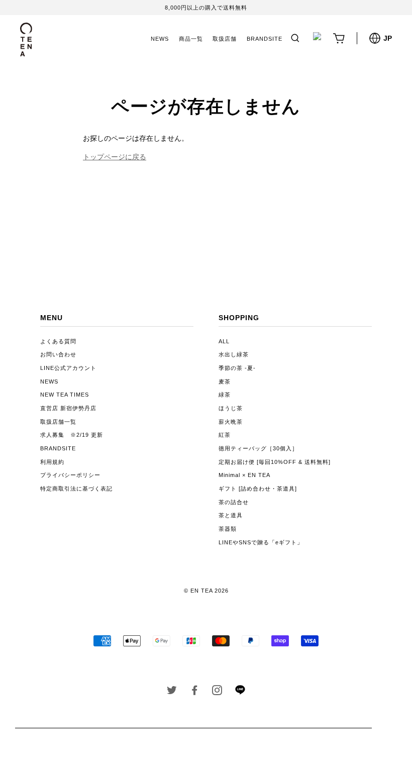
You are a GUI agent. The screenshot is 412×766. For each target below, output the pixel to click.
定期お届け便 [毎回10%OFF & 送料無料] (275, 462)
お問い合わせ (58, 354)
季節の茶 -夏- (237, 368)
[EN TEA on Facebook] (194, 692)
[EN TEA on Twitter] (172, 692)
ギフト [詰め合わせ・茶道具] (258, 489)
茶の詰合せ (234, 502)
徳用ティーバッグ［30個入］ (258, 448)
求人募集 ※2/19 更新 (71, 435)
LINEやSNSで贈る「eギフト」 (261, 542)
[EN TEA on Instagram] (217, 692)
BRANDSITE (264, 39)
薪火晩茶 (231, 422)
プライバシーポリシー (70, 475)
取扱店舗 (225, 39)
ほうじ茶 (231, 408)
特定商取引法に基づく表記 (76, 489)
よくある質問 (58, 341)
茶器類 (228, 529)
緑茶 (225, 395)
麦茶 (225, 381)
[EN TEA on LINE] (240, 693)
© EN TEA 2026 (206, 591)
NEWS (160, 39)
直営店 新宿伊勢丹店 (68, 408)
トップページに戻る (114, 157)
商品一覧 (191, 39)
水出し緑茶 (234, 354)
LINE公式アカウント (68, 368)
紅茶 (225, 435)
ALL (224, 341)
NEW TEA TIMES (64, 395)
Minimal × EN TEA (244, 475)
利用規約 (52, 462)
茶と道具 (231, 515)
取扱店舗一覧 (58, 422)
